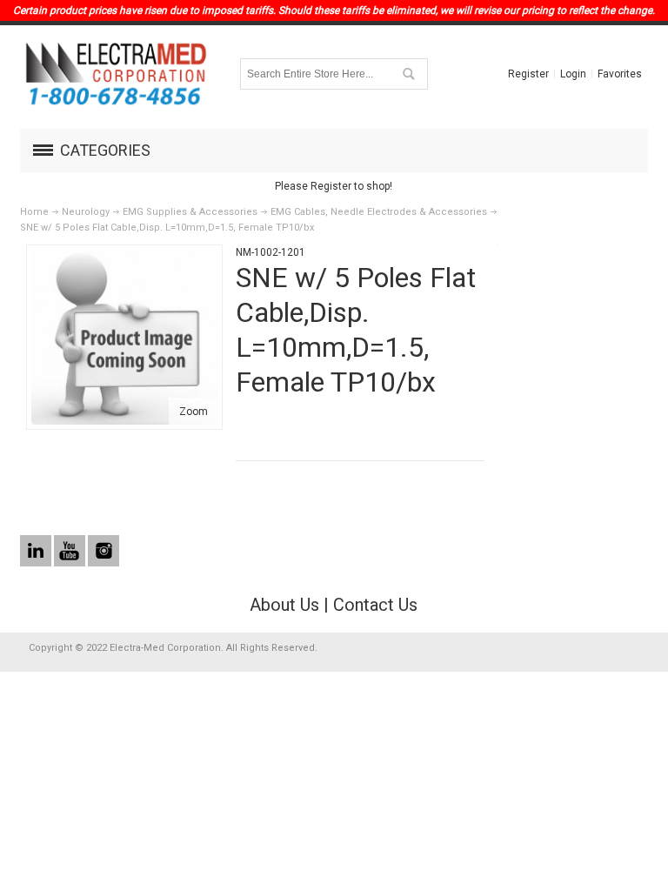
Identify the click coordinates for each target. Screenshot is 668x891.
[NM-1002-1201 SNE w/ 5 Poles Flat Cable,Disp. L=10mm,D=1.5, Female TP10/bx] (124, 257)
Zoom (193, 411)
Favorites (620, 74)
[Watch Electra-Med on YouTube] (71, 552)
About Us (284, 604)
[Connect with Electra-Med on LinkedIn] (37, 552)
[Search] (408, 74)
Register (528, 74)
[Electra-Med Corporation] (115, 74)
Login (573, 74)
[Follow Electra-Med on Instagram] (103, 552)
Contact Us (375, 604)
